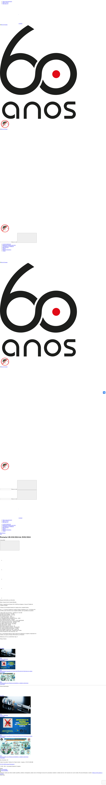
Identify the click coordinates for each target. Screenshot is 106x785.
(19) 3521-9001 (3, 764)
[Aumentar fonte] (9, 14)
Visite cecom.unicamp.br (7, 1)
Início (1, 533)
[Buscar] (9, 479)
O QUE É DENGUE (6, 244)
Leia (1, 534)
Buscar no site (14, 242)
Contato (4, 250)
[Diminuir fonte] (28, 14)
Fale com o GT (5, 3)
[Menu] (9, 261)
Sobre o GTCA (5, 2)
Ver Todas (2, 648)
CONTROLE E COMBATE (8, 246)
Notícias (4, 248)
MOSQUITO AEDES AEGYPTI (9, 245)
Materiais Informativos (6, 249)
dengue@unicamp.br (10, 764)
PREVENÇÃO (5, 247)
